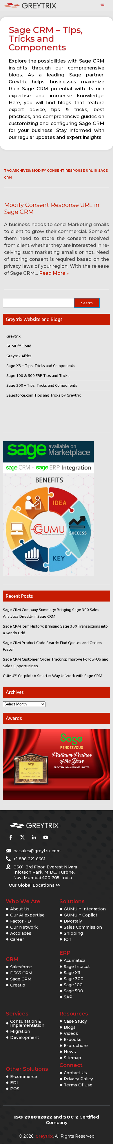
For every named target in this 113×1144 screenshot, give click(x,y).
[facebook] (11, 837)
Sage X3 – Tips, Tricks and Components (40, 365)
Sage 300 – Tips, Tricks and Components (41, 385)
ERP (64, 953)
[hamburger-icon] (102, 4)
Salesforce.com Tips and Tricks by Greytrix (43, 395)
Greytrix (13, 336)
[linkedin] (34, 837)
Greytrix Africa (19, 355)
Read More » (54, 273)
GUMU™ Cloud (18, 346)
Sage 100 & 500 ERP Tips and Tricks (38, 375)
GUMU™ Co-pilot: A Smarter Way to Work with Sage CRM (52, 675)
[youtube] (45, 837)
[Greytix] (48, 826)
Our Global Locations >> (34, 885)
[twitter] (22, 837)
